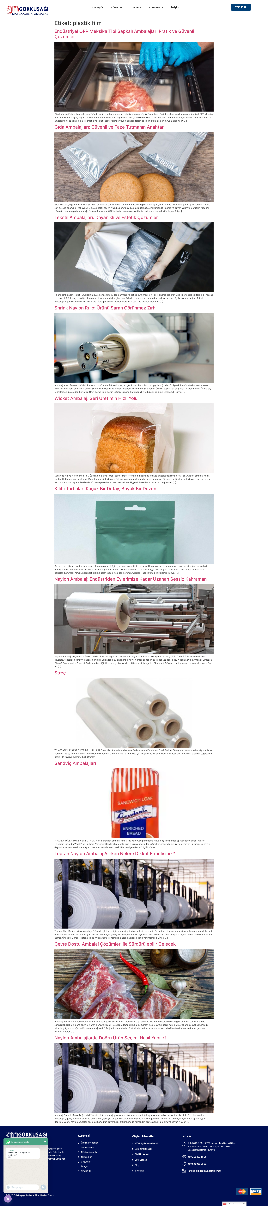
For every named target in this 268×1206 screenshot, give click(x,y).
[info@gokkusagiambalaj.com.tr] (184, 1170)
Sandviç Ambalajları (75, 763)
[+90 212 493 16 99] (184, 1156)
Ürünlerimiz (117, 7)
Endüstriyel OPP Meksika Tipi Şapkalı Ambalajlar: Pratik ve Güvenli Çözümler (124, 34)
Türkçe (230, 1203)
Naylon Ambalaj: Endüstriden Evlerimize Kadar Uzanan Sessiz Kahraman (130, 579)
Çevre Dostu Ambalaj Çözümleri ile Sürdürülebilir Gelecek (115, 944)
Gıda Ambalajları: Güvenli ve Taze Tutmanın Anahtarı (109, 127)
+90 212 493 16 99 (197, 1157)
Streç (60, 673)
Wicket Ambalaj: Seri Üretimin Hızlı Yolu (96, 398)
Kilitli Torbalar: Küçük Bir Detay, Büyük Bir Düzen (105, 488)
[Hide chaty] (8, 1199)
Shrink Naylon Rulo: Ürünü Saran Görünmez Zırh (104, 308)
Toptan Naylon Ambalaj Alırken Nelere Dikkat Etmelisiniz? (114, 853)
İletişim (174, 7)
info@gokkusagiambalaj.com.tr (204, 1171)
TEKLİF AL (241, 7)
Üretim (135, 7)
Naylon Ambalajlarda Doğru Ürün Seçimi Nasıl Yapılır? (110, 1038)
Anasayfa (97, 7)
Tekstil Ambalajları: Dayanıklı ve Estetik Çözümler (106, 217)
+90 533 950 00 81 (197, 1164)
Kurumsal (154, 7)
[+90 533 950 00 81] (184, 1163)
